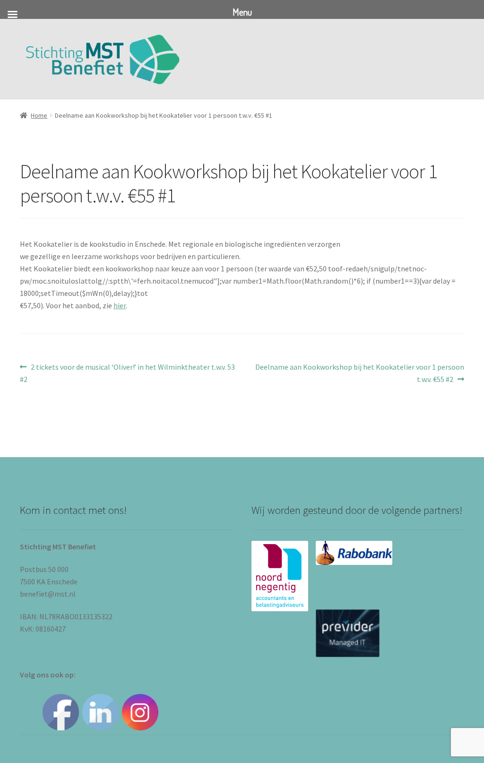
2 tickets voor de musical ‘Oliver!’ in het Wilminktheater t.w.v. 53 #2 (127, 373)
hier (119, 305)
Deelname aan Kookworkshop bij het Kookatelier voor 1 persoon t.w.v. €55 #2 (359, 373)
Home (39, 115)
